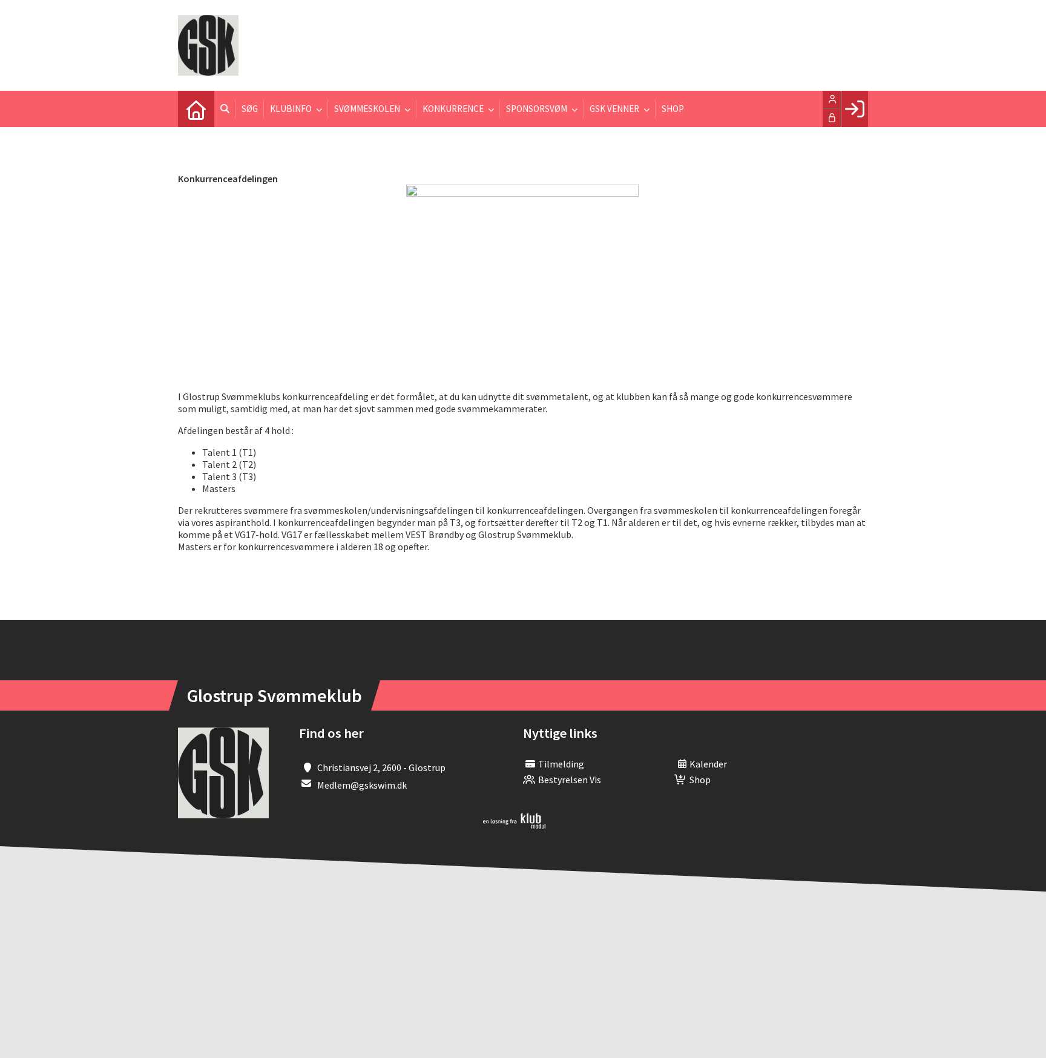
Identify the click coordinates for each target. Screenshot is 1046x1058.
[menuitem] (196, 109)
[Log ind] (854, 109)
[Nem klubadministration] (514, 825)
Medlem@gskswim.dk (362, 785)
